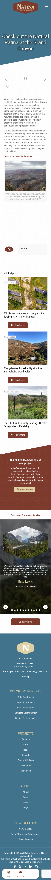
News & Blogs (26, 829)
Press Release (26, 839)
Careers (26, 802)
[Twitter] (20, 867)
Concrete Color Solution (26, 713)
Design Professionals (25, 718)
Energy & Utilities (26, 760)
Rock (25, 750)
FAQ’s (25, 807)
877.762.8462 (25, 658)
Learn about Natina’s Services (18, 156)
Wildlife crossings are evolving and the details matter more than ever (24, 315)
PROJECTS (26, 733)
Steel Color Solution (25, 702)
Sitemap (26, 676)
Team (25, 797)
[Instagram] (36, 867)
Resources (26, 770)
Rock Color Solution (25, 707)
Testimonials (26, 765)
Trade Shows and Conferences (25, 834)
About (26, 792)
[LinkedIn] (31, 867)
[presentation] (5, 607)
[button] (12, 610)
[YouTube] (25, 867)
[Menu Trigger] (46, 6)
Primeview (37, 862)
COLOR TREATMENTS (25, 691)
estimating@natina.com (37, 671)
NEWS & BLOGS (25, 823)
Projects (26, 739)
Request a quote (25, 489)
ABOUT (26, 786)
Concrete (25, 755)
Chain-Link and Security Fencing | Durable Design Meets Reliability (25, 424)
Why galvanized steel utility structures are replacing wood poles (24, 370)
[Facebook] (15, 867)
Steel (25, 744)
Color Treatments (26, 697)
